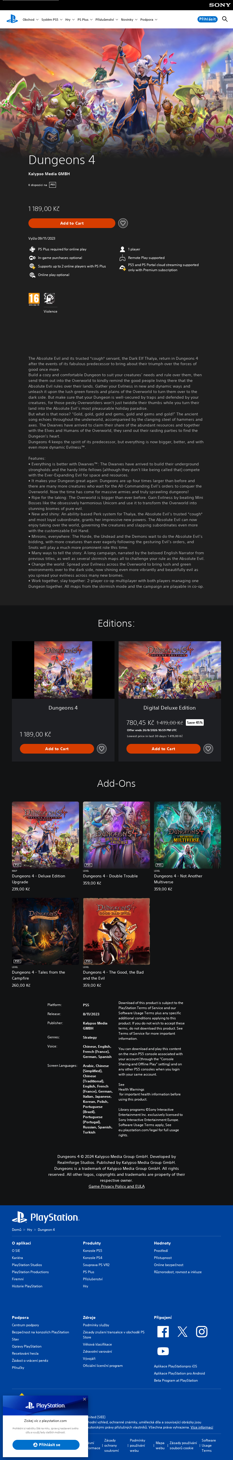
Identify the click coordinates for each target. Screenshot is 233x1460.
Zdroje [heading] (89, 1317)
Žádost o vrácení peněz (30, 1360)
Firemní (18, 1279)
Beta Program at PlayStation (176, 1380)
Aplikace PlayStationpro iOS (175, 1366)
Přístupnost (163, 1257)
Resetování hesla (25, 1353)
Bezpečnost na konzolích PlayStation (40, 1332)
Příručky (18, 1367)
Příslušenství (104, 19)
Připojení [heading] (163, 1317)
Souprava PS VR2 (96, 1264)
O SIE (16, 1250)
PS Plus (83, 19)
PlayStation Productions (30, 1271)
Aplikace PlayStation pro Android (179, 1373)
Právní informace (92, 1445)
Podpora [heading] (20, 1317)
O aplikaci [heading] (21, 1243)
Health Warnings (131, 1089)
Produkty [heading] (92, 1243)
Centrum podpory (25, 1325)
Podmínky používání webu (137, 1445)
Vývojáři (89, 1358)
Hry (67, 19)
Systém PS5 (49, 19)
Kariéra (17, 1257)
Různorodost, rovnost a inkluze (178, 1271)
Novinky (127, 19)
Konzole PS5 (92, 1250)
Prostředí (161, 1250)
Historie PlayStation (27, 1286)
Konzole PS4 (92, 1257)
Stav (15, 1339)
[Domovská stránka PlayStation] (12, 19)
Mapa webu (160, 1445)
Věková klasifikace (97, 1344)
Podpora (146, 19)
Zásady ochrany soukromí (111, 1445)
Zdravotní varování (97, 1351)
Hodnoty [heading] (162, 1243)
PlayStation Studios (27, 1264)
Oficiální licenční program (103, 1365)
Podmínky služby (96, 1325)
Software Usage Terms (209, 1445)
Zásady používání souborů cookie (183, 1445)
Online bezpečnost (168, 1264)
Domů (16, 1229)
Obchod (28, 19)
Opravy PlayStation (26, 1346)
